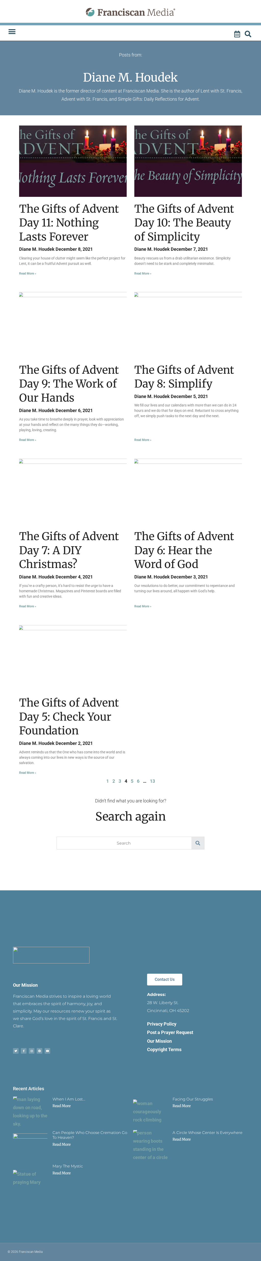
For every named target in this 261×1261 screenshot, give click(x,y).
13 (152, 781)
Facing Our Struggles (193, 1099)
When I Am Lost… (69, 1099)
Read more (62, 1106)
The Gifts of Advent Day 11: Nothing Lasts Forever (69, 222)
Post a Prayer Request (170, 1032)
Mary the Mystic (68, 1166)
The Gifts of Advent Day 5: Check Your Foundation (69, 716)
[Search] (249, 34)
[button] (12, 32)
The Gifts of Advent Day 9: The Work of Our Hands (69, 383)
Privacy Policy (161, 1024)
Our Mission (25, 985)
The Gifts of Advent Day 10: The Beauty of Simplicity (184, 222)
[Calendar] (238, 34)
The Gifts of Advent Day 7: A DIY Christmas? (69, 550)
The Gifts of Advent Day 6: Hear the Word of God (184, 550)
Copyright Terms (164, 1049)
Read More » (27, 273)
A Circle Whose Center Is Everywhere (207, 1132)
